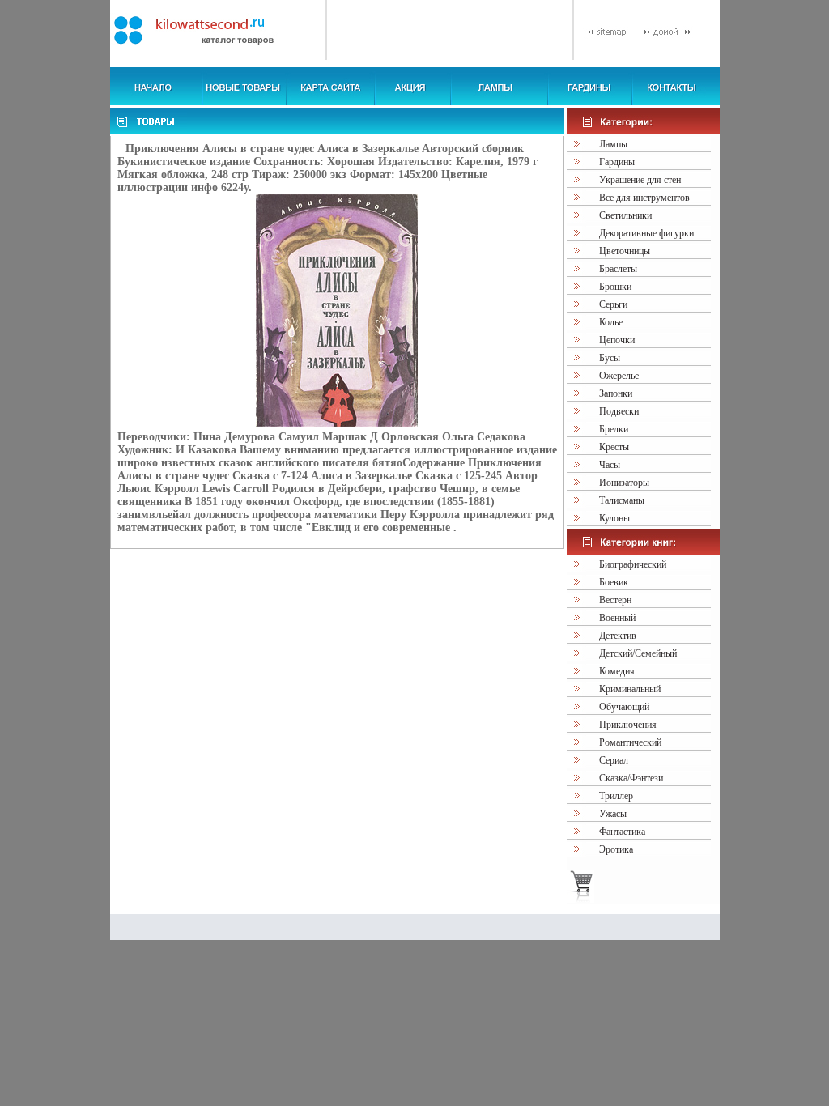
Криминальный (630, 689)
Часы (609, 464)
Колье (611, 322)
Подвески (619, 411)
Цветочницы (624, 251)
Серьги (613, 304)
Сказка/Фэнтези (631, 778)
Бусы (609, 358)
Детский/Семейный (638, 653)
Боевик (613, 582)
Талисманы (621, 500)
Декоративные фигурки (646, 233)
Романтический (630, 742)
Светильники (625, 215)
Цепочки (617, 340)
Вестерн (615, 600)
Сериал (613, 760)
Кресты (614, 447)
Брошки (615, 286)
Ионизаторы (624, 482)
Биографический (632, 564)
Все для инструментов (644, 197)
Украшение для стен (640, 179)
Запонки (615, 393)
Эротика (616, 849)
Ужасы (613, 813)
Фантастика (622, 831)
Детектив (617, 635)
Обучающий (624, 707)
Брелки (613, 429)
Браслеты (618, 268)
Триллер (616, 796)
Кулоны (614, 518)
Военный (617, 617)
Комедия (617, 671)
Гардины (617, 162)
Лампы (613, 144)
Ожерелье (619, 375)
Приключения (628, 724)
